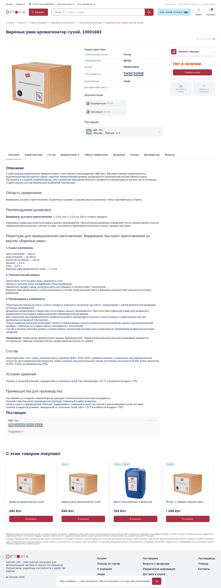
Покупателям (64, 4)
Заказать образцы (188, 51)
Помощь (203, 563)
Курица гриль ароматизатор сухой (80, 501)
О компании (208, 4)
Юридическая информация (159, 569)
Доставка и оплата (188, 4)
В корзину (31, 519)
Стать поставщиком (43, 4)
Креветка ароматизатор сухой (26, 501)
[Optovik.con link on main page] (17, 556)
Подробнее (14, 431)
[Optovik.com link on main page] (15, 12)
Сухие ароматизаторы (90, 22)
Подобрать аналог (192, 72)
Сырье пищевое (38, 22)
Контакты (170, 4)
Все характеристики (94, 87)
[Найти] (148, 12)
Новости (20, 4)
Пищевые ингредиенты (62, 22)
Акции (9, 4)
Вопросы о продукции (156, 563)
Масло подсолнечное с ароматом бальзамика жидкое (133, 502)
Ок (156, 581)
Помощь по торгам (108, 563)
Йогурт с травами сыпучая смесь (184, 501)
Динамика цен (152, 154)
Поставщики (150, 558)
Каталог (22, 22)
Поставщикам (84, 4)
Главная (10, 22)
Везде (58, 12)
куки (121, 581)
